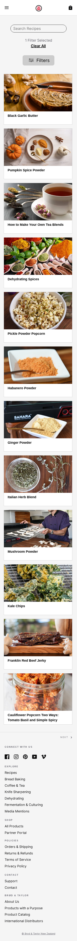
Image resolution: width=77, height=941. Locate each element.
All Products (14, 826)
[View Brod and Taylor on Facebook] (7, 756)
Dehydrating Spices (23, 279)
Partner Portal (16, 833)
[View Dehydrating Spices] (38, 256)
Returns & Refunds (19, 853)
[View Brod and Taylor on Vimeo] (43, 756)
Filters (42, 60)
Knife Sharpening (18, 792)
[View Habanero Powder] (38, 365)
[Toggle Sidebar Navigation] (7, 7)
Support (11, 881)
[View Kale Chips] (38, 583)
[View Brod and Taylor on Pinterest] (25, 756)
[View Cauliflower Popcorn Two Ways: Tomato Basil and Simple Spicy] (38, 692)
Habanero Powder (22, 388)
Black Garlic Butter (23, 116)
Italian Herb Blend (22, 497)
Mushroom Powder (23, 551)
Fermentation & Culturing (24, 805)
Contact (11, 887)
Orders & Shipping (19, 847)
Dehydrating (14, 798)
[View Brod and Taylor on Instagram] (16, 756)
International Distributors (24, 921)
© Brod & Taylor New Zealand (38, 933)
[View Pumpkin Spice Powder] (38, 147)
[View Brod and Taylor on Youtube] (34, 756)
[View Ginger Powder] (38, 419)
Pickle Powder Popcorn (26, 333)
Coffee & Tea (15, 785)
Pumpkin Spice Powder (26, 170)
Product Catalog (17, 914)
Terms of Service (18, 860)
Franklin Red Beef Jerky (27, 660)
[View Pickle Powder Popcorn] (38, 310)
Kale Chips (16, 606)
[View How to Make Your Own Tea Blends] (38, 201)
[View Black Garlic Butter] (38, 92)
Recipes (11, 773)
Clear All (38, 46)
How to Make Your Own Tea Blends (36, 225)
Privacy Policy (16, 866)
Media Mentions (17, 811)
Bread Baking (15, 779)
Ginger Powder (20, 442)
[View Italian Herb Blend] (38, 474)
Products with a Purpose (24, 908)
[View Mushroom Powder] (38, 528)
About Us (12, 901)
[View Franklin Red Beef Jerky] (38, 637)
